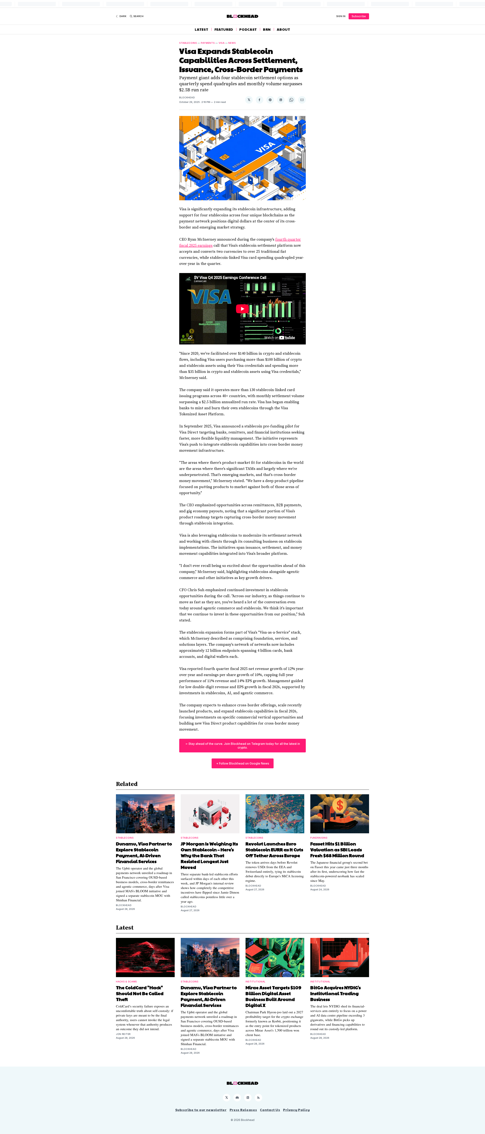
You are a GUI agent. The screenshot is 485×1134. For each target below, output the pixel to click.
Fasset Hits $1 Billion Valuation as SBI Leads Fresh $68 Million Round (337, 849)
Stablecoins (188, 42)
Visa (222, 42)
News (232, 42)
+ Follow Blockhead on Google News (242, 763)
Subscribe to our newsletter (201, 1109)
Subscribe (359, 16)
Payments (208, 42)
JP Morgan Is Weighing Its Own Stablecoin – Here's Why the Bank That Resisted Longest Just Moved (209, 855)
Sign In (341, 16)
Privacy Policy (296, 1109)
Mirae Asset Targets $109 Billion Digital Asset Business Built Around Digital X (273, 996)
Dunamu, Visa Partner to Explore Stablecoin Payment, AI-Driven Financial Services (144, 852)
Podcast (248, 29)
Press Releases (243, 1109)
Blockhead (187, 97)
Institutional (256, 981)
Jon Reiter (123, 1034)
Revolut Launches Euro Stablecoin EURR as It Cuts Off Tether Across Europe (274, 849)
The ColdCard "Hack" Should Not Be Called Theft (139, 993)
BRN (267, 29)
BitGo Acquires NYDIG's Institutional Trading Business (335, 993)
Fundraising (319, 837)
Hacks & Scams (126, 981)
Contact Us (270, 1109)
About (283, 29)
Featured (223, 29)
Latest (201, 29)
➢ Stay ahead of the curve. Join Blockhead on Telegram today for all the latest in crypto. (242, 745)
